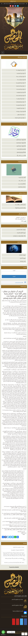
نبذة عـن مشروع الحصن (17, 599)
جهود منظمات (22, 255)
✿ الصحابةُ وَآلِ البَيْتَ (21, 149)
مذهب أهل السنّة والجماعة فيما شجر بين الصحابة (14, 562)
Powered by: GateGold (14, 567)
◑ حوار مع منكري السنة (20, 117)
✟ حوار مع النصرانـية (21, 73)
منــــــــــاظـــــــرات (22, 180)
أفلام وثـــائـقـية (22, 177)
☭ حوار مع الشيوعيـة (21, 105)
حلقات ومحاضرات (22, 186)
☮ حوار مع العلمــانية (21, 95)
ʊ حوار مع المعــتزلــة (21, 89)
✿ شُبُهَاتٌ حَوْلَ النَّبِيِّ (21, 146)
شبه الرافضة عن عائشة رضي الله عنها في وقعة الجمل (15, 559)
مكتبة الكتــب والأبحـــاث (20, 204)
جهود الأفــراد (23, 258)
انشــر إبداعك (23, 261)
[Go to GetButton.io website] (3, 634)
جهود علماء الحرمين (21, 229)
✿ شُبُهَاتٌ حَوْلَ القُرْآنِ (21, 139)
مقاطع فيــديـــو (22, 183)
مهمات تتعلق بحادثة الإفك (18, 547)
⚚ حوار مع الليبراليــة (21, 98)
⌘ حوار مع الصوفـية (21, 92)
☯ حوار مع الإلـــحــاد (21, 79)
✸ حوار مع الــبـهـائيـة (21, 111)
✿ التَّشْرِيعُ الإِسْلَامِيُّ (21, 152)
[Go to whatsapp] (3, 632)
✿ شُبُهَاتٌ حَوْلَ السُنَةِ (21, 142)
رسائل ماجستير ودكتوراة (20, 207)
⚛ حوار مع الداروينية (21, 108)
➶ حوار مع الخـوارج (21, 114)
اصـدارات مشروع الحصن (17, 605)
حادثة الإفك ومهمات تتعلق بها (17, 550)
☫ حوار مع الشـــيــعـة (21, 76)
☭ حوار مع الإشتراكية (21, 101)
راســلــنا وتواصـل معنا (18, 611)
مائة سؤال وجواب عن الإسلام (19, 235)
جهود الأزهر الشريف (21, 232)
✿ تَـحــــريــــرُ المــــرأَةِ (21, 155)
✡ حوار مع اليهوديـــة (21, 70)
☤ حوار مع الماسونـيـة (21, 82)
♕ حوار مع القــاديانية (21, 86)
